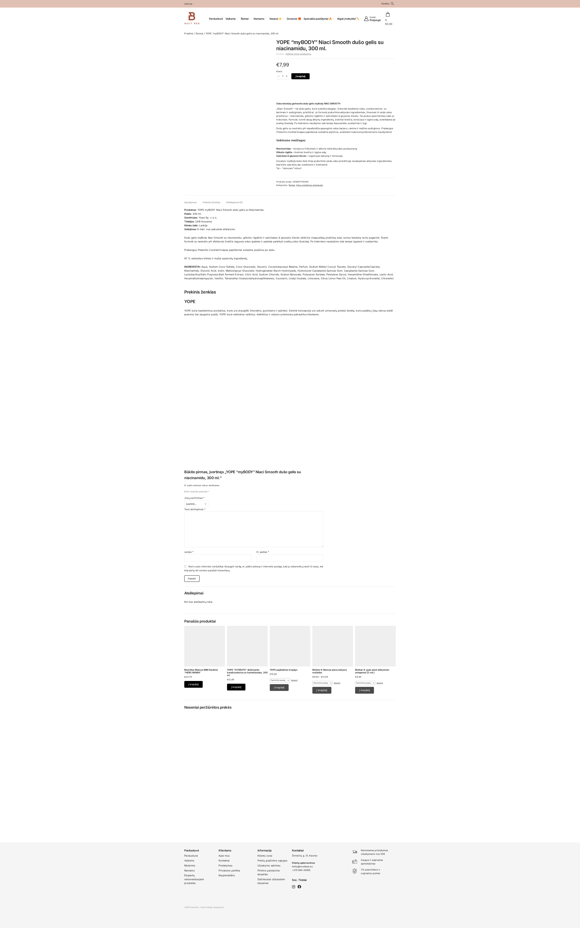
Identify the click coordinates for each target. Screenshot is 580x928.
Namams (189, 870)
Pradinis (188, 33)
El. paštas (262, 552)
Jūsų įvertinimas (194, 498)
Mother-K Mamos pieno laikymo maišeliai (329, 671)
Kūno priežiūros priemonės (309, 185)
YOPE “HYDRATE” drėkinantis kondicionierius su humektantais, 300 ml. (247, 672)
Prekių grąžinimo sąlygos (272, 860)
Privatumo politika (229, 870)
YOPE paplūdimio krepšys (284, 669)
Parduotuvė (191, 855)
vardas (189, 552)
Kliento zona (265, 855)
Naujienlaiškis (227, 875)
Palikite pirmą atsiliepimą (298, 54)
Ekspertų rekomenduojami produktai (194, 879)
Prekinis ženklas (211, 202)
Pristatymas (225, 865)
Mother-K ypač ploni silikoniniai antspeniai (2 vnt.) (372, 671)
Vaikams (189, 860)
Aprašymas (190, 202)
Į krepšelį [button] (193, 684)
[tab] (190, 202)
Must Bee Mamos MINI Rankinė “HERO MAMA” (201, 671)
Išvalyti (294, 680)
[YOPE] (290, 318)
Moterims (189, 865)
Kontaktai (224, 860)
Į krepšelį (300, 76)
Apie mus (224, 855)
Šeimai (199, 33)
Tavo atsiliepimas (194, 509)
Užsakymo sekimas (269, 865)
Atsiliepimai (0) (234, 202)
